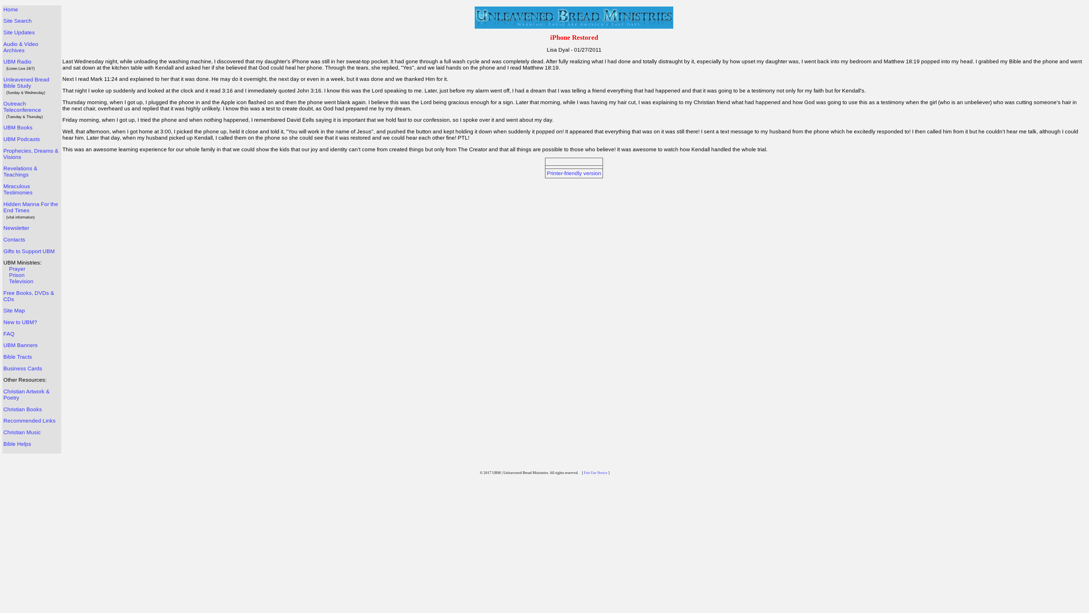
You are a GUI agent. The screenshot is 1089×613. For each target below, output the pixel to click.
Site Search (17, 21)
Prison (17, 275)
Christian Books (22, 409)
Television (21, 281)
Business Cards (22, 368)
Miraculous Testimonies (18, 189)
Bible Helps (17, 444)
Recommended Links (29, 421)
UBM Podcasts (21, 139)
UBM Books (18, 128)
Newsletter (16, 228)
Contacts (14, 240)
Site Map (14, 311)
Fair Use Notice (595, 473)
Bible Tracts (17, 357)
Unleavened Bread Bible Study (26, 83)
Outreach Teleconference (22, 107)
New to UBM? (20, 322)
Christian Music (22, 432)
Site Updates (19, 32)
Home (10, 9)
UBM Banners (20, 345)
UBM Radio (17, 62)
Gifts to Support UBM (29, 251)
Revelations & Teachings (20, 171)
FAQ (8, 334)
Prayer (17, 269)
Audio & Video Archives (20, 47)
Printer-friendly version (574, 173)
